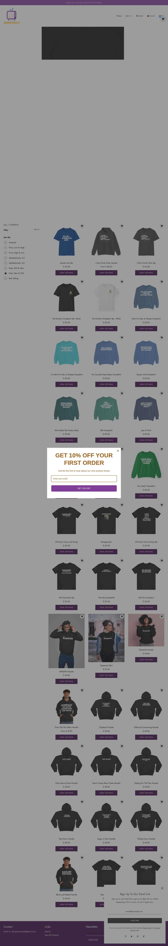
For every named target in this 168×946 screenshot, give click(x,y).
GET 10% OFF (84, 488)
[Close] (118, 451)
